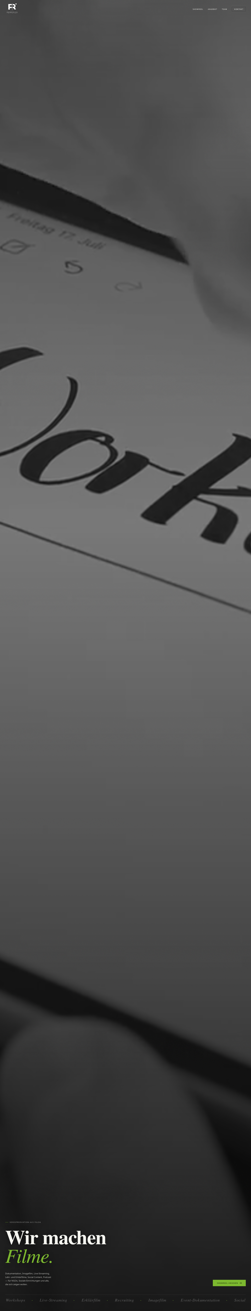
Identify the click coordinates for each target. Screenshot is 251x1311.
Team (224, 9)
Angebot (212, 9)
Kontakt (238, 9)
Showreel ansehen (227, 1283)
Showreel (198, 9)
